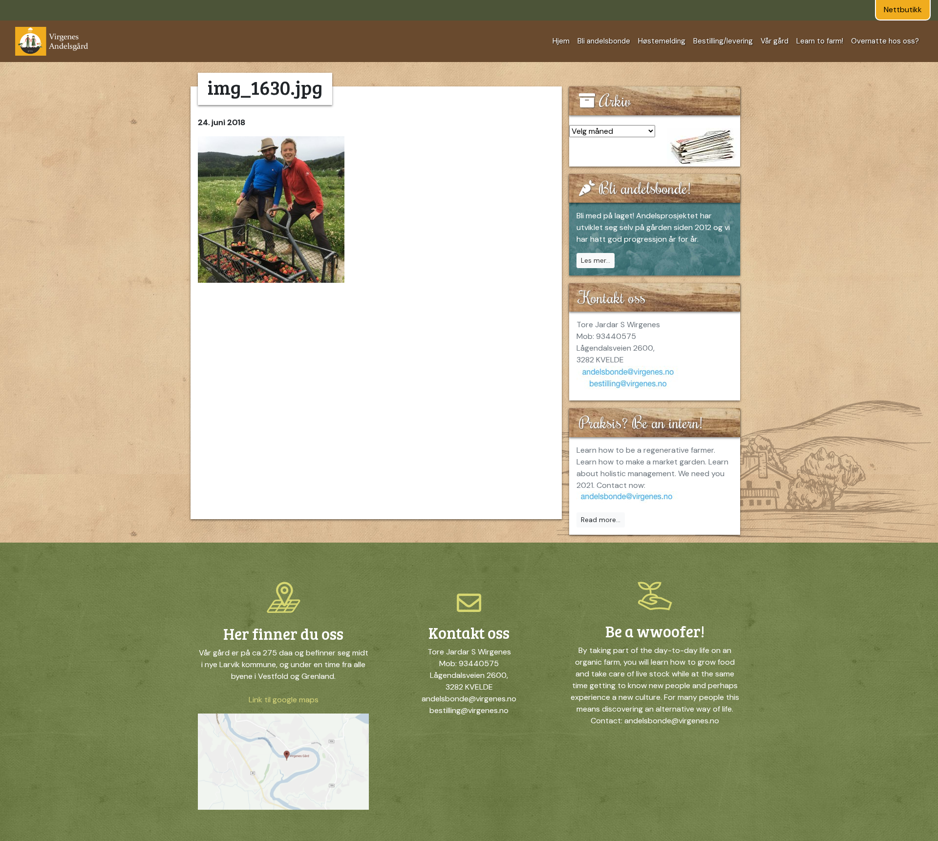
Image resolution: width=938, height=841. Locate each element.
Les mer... (595, 260)
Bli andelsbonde (603, 41)
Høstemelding (661, 41)
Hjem (561, 41)
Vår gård (775, 41)
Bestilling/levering (723, 41)
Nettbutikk (903, 9)
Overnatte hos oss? (885, 41)
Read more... (600, 519)
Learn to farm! (819, 41)
